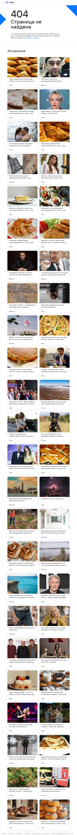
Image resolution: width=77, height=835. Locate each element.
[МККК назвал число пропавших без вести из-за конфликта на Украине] (22, 330)
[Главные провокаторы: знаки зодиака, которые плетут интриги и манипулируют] (55, 363)
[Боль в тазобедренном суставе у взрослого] (22, 621)
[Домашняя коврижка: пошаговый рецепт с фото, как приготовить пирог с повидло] (55, 750)
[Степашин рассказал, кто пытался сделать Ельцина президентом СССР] (55, 266)
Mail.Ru (4, 833)
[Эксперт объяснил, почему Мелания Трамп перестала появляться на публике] (55, 169)
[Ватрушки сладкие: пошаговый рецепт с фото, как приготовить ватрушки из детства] (22, 556)
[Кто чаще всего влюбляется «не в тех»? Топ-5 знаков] (55, 653)
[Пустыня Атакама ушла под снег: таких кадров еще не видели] (55, 395)
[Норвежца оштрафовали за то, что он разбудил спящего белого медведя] (55, 556)
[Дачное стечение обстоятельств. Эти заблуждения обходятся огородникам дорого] (22, 524)
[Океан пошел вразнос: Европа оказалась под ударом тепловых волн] (22, 589)
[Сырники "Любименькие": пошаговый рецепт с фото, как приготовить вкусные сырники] (22, 233)
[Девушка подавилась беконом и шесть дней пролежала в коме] (55, 524)
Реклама (18, 833)
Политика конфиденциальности (60, 833)
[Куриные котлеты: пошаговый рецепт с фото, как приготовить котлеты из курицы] (55, 233)
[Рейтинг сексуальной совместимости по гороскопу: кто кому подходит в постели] (22, 427)
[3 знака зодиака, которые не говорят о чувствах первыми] (55, 718)
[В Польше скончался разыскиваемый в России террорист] (55, 72)
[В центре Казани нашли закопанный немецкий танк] (22, 169)
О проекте (27, 833)
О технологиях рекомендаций (40, 833)
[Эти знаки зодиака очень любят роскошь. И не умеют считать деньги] (55, 621)
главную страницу (32, 38)
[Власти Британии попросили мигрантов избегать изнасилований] (22, 492)
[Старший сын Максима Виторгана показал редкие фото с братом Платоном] (22, 653)
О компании (11, 833)
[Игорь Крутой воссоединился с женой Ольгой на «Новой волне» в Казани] (22, 459)
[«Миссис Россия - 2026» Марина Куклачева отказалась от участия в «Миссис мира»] (22, 395)
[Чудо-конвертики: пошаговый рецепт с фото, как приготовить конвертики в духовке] (22, 72)
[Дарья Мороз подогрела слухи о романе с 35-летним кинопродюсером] (55, 104)
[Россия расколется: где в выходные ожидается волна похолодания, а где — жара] (55, 427)
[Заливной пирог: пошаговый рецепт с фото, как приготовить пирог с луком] (22, 363)
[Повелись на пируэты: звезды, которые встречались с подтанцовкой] (22, 718)
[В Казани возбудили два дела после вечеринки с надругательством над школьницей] (55, 298)
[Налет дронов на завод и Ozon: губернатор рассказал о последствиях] (55, 782)
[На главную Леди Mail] (11, 2)
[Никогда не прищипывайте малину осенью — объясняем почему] (22, 782)
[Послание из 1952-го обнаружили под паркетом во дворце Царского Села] (22, 298)
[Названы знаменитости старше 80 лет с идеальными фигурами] (55, 589)
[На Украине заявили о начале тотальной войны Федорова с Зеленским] (22, 266)
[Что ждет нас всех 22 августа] (55, 492)
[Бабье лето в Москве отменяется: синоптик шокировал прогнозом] (22, 750)
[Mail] (7, 2)
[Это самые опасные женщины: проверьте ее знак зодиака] (22, 137)
